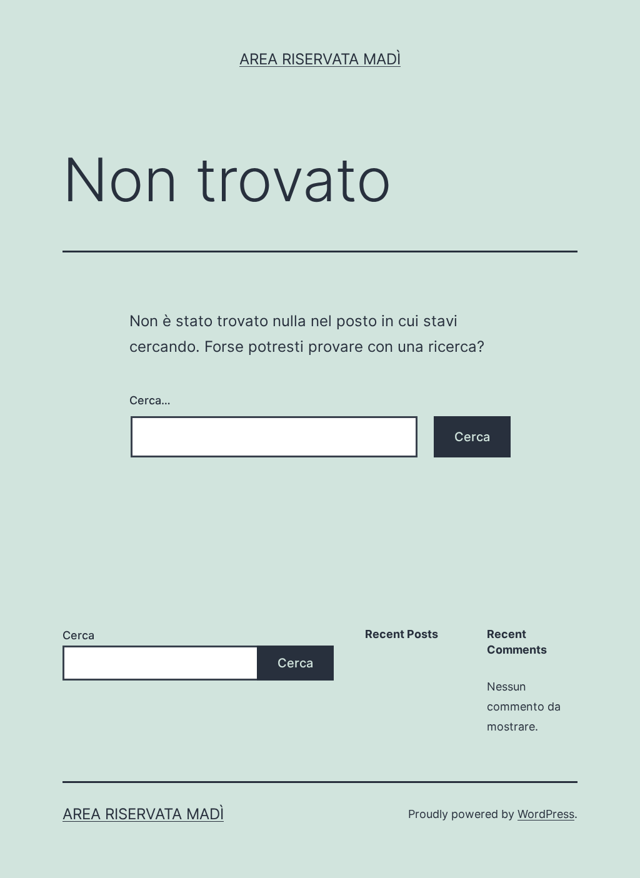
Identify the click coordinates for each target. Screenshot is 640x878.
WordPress (546, 814)
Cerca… (150, 400)
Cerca (78, 635)
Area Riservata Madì (320, 59)
